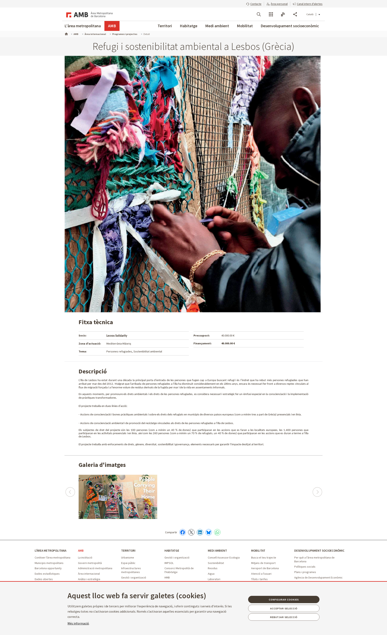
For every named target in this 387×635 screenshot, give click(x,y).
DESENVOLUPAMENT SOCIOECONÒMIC (319, 550)
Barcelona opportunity (48, 568)
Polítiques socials (304, 566)
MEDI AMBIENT (217, 550)
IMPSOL (169, 563)
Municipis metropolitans (49, 563)
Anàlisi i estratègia (89, 579)
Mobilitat (245, 25)
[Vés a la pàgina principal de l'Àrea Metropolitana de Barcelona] (88, 14)
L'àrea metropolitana (82, 25)
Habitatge (188, 25)
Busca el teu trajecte (263, 557)
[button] (253, 3)
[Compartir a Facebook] (182, 532)
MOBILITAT (258, 550)
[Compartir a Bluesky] (208, 532)
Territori (165, 25)
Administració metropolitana (95, 568)
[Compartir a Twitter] (191, 532)
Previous (69, 490)
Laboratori (214, 579)
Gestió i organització (133, 577)
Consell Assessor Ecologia (224, 557)
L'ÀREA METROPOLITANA (50, 550)
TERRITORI (128, 550)
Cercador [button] (259, 14)
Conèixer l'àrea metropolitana (52, 557)
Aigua (211, 573)
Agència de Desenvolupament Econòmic (318, 577)
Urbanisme (127, 557)
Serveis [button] (271, 14)
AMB (112, 25)
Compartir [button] (295, 14)
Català (309, 14)
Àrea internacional (89, 573)
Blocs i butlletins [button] (283, 14)
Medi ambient (217, 25)
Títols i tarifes (259, 579)
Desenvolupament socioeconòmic (290, 25)
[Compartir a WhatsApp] (217, 532)
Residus (212, 568)
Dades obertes (44, 579)
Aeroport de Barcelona (265, 568)
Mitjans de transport (263, 563)
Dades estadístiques (47, 573)
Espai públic (128, 563)
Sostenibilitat (216, 563)
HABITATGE (171, 550)
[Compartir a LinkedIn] (200, 532)
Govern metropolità (90, 563)
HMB (167, 577)
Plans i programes (305, 572)
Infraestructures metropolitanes (131, 570)
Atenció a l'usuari (261, 573)
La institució (85, 557)
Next (317, 490)
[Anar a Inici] (65, 33)
